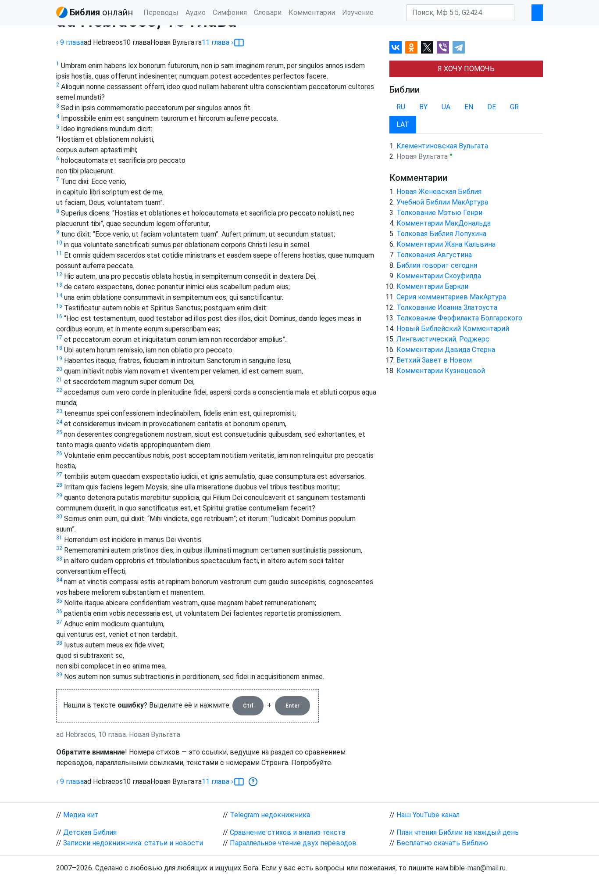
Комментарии (312, 12)
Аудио (195, 12)
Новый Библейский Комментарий (452, 328)
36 (59, 611)
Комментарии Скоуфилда (438, 276)
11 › (217, 42)
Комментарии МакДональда (443, 223)
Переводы (160, 12)
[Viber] (443, 47)
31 (59, 538)
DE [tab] (491, 107)
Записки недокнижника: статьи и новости (133, 843)
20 (59, 369)
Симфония (230, 12)
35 (59, 601)
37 (59, 622)
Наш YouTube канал (428, 815)
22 (59, 390)
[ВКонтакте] (395, 47)
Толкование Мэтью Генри (439, 212)
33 (59, 559)
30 (59, 517)
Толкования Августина (434, 255)
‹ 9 (70, 42)
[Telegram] (459, 47)
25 (59, 432)
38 (59, 643)
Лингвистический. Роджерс (442, 339)
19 (59, 359)
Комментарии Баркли (432, 286)
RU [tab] (400, 107)
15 (59, 306)
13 (59, 285)
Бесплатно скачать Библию (442, 843)
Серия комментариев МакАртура (451, 297)
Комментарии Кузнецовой (440, 370)
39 (59, 675)
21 (59, 380)
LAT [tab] (402, 124)
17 (59, 337)
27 (59, 474)
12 (59, 274)
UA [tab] (446, 107)
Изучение (358, 12)
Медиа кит (81, 815)
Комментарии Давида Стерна (445, 349)
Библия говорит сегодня (436, 265)
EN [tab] (468, 107)
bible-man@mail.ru (478, 868)
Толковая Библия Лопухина (441, 234)
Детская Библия (90, 832)
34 (59, 580)
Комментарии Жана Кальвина (446, 244)
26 (59, 453)
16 (59, 316)
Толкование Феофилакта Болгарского (459, 318)
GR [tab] (514, 107)
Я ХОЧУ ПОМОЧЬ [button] (466, 69)
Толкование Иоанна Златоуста (446, 307)
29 (59, 495)
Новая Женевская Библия (438, 191)
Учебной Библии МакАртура (442, 202)
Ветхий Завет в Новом (434, 360)
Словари (268, 12)
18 (59, 348)
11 (59, 253)
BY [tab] (423, 107)
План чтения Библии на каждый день (457, 832)
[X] (427, 47)
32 (59, 548)
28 (59, 485)
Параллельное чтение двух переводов (293, 843)
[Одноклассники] (411, 47)
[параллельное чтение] (239, 42)
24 (59, 422)
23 (59, 411)
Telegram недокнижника (270, 815)
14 (59, 295)
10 (59, 243)
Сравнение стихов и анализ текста (287, 832)
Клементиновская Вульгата (442, 146)
